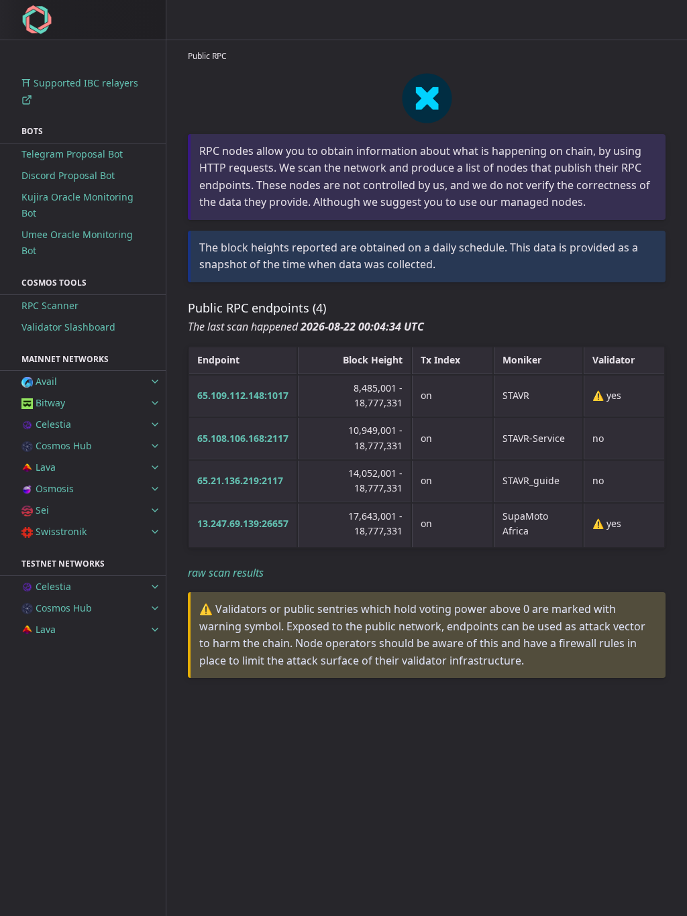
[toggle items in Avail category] (155, 381)
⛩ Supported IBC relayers (79, 82)
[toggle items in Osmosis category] (155, 489)
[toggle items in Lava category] (155, 467)
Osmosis (53, 488)
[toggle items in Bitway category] (155, 403)
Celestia (52, 424)
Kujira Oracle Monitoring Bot (77, 204)
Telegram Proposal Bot (72, 154)
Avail (45, 381)
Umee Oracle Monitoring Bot (77, 242)
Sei (41, 510)
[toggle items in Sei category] (155, 510)
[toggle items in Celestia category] (155, 424)
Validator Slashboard (68, 327)
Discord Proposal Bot (68, 175)
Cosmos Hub (62, 445)
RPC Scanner (49, 305)
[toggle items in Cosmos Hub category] (155, 446)
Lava (44, 467)
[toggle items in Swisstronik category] (155, 531)
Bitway (49, 402)
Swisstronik (60, 531)
